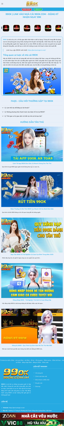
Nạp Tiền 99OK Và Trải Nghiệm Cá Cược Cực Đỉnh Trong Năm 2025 (32, 254)
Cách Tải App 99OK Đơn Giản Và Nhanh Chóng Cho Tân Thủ (32, 163)
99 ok (32, 360)
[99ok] (32, 4)
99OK (5, 40)
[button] (2, 4)
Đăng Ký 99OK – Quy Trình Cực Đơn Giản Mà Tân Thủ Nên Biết (32, 345)
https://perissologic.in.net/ (37, 50)
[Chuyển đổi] (2, 108)
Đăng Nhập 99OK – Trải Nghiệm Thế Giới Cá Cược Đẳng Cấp (32, 300)
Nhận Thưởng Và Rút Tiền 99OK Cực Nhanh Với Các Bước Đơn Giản (32, 209)
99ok (12, 360)
